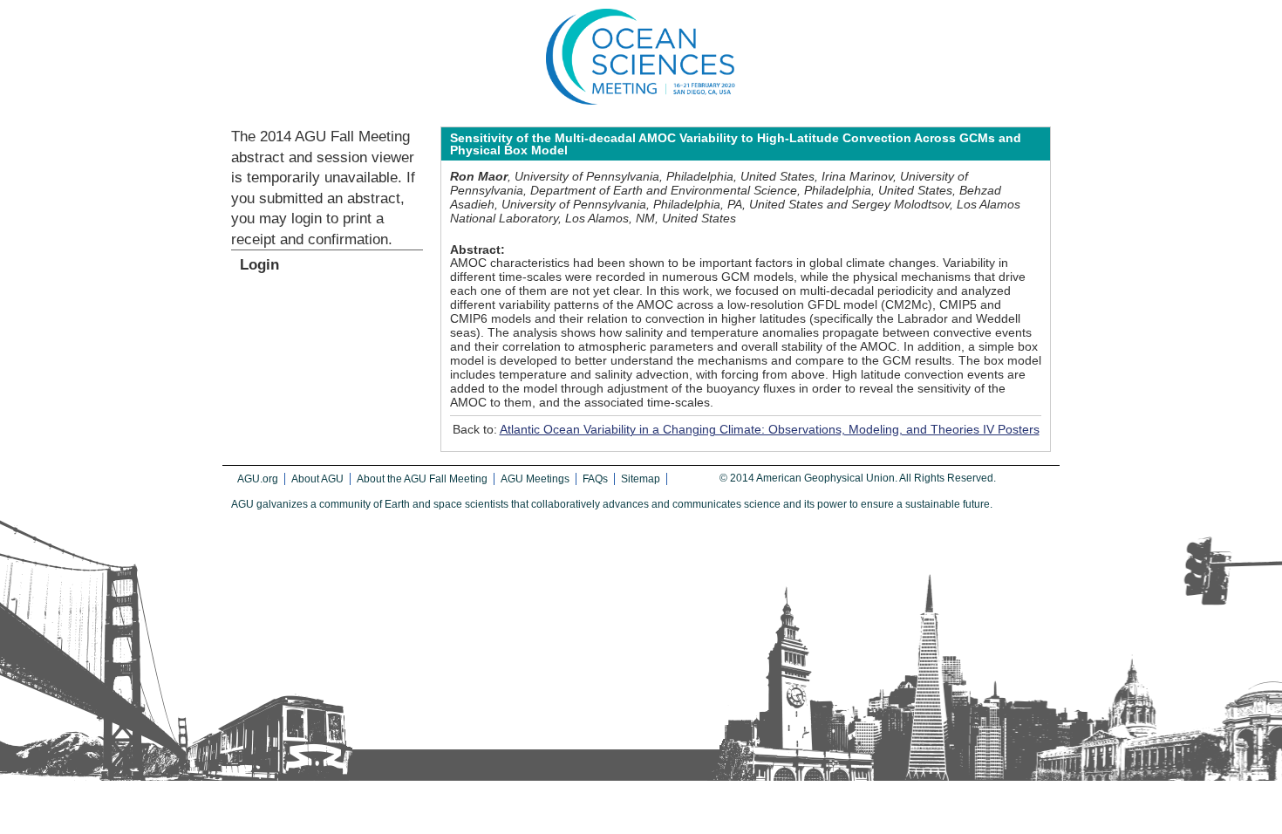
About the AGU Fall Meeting (422, 479)
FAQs (595, 479)
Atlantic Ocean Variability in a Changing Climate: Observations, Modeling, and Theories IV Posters (770, 429)
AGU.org (257, 479)
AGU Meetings (535, 479)
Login (259, 264)
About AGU (317, 479)
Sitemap (640, 479)
